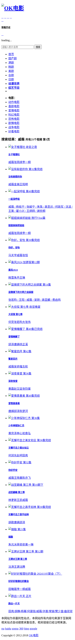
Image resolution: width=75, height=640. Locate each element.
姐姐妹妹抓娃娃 (16, 225)
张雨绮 (18, 162)
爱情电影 (14, 110)
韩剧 (11, 66)
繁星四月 (12, 359)
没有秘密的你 (15, 176)
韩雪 (11, 277)
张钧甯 (26, 388)
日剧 (11, 79)
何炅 (11, 322)
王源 (17, 566)
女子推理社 (14, 154)
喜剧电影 (14, 106)
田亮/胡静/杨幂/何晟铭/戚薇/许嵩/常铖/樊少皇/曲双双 (40, 611)
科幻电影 (14, 114)
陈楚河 (24, 411)
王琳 (22, 277)
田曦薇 (12, 589)
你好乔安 (12, 470)
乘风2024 (13, 270)
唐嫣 (17, 344)
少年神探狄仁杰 (16, 425)
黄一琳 (29, 544)
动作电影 (14, 102)
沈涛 (11, 566)
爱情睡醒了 (14, 336)
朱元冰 (12, 544)
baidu (8, 628)
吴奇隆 (18, 366)
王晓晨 (18, 477)
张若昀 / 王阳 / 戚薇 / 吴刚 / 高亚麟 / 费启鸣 (34, 299)
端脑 (10, 537)
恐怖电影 (14, 118)
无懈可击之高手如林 (18, 514)
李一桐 (26, 162)
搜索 (38, 47)
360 (21, 628)
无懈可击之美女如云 (18, 447)
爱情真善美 (14, 403)
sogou (15, 628)
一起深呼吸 (14, 199)
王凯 (19, 500)
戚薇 (11, 162)
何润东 (12, 455)
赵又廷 (18, 388)
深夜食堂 (12, 381)
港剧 (11, 62)
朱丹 (17, 277)
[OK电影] (12, 8)
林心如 (21, 433)
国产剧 (12, 58)
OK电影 (34, 635)
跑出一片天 (14, 603)
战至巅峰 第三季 (16, 492)
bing (26, 628)
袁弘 (28, 433)
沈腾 (22, 566)
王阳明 (24, 184)
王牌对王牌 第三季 (17, 559)
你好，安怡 (14, 247)
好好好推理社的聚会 (18, 581)
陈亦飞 (26, 477)
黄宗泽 (12, 433)
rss (2, 628)
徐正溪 (24, 344)
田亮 (25, 455)
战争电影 (14, 127)
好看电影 (14, 131)
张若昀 (18, 322)
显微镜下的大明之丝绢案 (20, 292)
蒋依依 (21, 544)
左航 (25, 366)
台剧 (11, 75)
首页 (11, 54)
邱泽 (11, 344)
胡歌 (11, 522)
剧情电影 (14, 123)
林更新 (12, 500)
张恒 (25, 255)
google (33, 628)
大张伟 (26, 322)
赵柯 (19, 455)
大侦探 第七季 (15, 314)
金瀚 (17, 184)
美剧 (11, 71)
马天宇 (12, 255)
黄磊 (11, 388)
